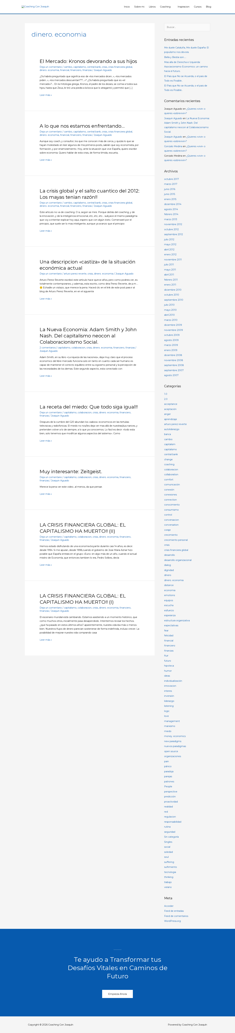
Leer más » (46, 94)
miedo (167, 731)
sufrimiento (170, 867)
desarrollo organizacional (178, 560)
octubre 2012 (171, 229)
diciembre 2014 (172, 204)
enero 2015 (170, 199)
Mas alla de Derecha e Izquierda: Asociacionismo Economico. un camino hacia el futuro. (186, 67)
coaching (169, 464)
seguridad (169, 831)
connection (170, 499)
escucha (168, 605)
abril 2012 (169, 249)
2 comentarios (48, 347)
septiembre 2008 (174, 365)
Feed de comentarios (176, 916)
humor (168, 670)
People (168, 786)
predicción (170, 796)
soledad (168, 852)
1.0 (165, 394)
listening (169, 706)
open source (171, 751)
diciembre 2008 (173, 355)
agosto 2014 (171, 209)
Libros (152, 6)
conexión (169, 489)
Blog (208, 6)
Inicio (127, 6)
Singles (168, 841)
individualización (173, 680)
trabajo (168, 882)
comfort (168, 479)
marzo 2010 (170, 320)
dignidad (169, 570)
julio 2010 (169, 304)
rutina (167, 826)
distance (169, 585)
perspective (170, 791)
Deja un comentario (51, 67)
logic (166, 711)
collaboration (171, 474)
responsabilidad (172, 821)
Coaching (165, 6)
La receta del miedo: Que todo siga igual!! (89, 407)
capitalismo (79, 67)
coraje (167, 529)
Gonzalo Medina (173, 146)
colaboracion (78, 347)
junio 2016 (169, 189)
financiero (75, 70)
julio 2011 (169, 264)
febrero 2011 (171, 279)
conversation (171, 524)
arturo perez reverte (75, 273)
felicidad (168, 635)
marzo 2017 (170, 184)
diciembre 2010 (172, 289)
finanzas (87, 70)
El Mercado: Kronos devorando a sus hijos (88, 61)
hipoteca (169, 665)
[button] (117, 994)
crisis (104, 67)
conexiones (170, 494)
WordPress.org (172, 921)
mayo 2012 (170, 244)
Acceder (168, 906)
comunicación (172, 484)
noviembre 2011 (173, 259)
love (166, 716)
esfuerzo (169, 610)
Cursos (197, 6)
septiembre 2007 (174, 370)
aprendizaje (170, 419)
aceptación (170, 409)
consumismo (171, 509)
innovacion (170, 685)
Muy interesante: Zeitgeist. (71, 471)
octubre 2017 (171, 179)
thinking (168, 877)
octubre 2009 (172, 335)
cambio (68, 67)
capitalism (169, 444)
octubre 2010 (171, 294)
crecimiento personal (176, 540)
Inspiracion (183, 6)
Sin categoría (171, 836)
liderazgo (169, 701)
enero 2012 (170, 254)
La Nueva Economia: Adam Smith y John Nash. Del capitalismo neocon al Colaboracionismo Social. (88, 336)
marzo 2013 (170, 219)
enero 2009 (170, 350)
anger (167, 414)
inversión (169, 695)
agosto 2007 (171, 375)
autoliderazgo (171, 429)
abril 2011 (169, 274)
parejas (168, 776)
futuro (167, 660)
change (168, 459)
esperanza (170, 615)
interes (168, 691)
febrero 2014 (171, 214)
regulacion (170, 816)
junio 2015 (169, 194)
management (172, 721)
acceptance (170, 404)
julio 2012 (169, 239)
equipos (168, 600)
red (166, 811)
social (167, 846)
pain (166, 761)
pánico (168, 766)
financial (64, 70)
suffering (169, 862)
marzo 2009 (171, 345)
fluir (166, 655)
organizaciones (172, 756)
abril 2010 (169, 314)
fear (166, 630)
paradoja (168, 771)
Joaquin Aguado (173, 118)
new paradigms (172, 741)
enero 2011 (170, 284)
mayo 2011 (170, 269)
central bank (94, 67)
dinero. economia (49, 70)
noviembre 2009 (173, 330)
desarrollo (169, 555)
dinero (167, 575)
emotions (169, 595)
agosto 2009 (171, 340)
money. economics (175, 736)
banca (167, 434)
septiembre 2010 (173, 299)
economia (169, 590)
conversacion (171, 519)
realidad (168, 806)
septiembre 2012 (173, 234)
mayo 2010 (170, 309)
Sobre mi (139, 6)
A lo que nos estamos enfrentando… (82, 126)
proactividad (171, 801)
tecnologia (170, 872)
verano (168, 887)
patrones (169, 781)
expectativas (171, 625)
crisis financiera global (120, 67)
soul (166, 857)
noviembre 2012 (173, 224)
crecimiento (171, 534)
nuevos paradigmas (175, 746)
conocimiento (172, 504)
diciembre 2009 (173, 325)
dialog (167, 565)
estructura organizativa (177, 620)
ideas (167, 675)
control (168, 514)
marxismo (169, 726)
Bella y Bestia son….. (175, 57)
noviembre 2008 (173, 360)
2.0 (166, 399)
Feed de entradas (174, 911)
